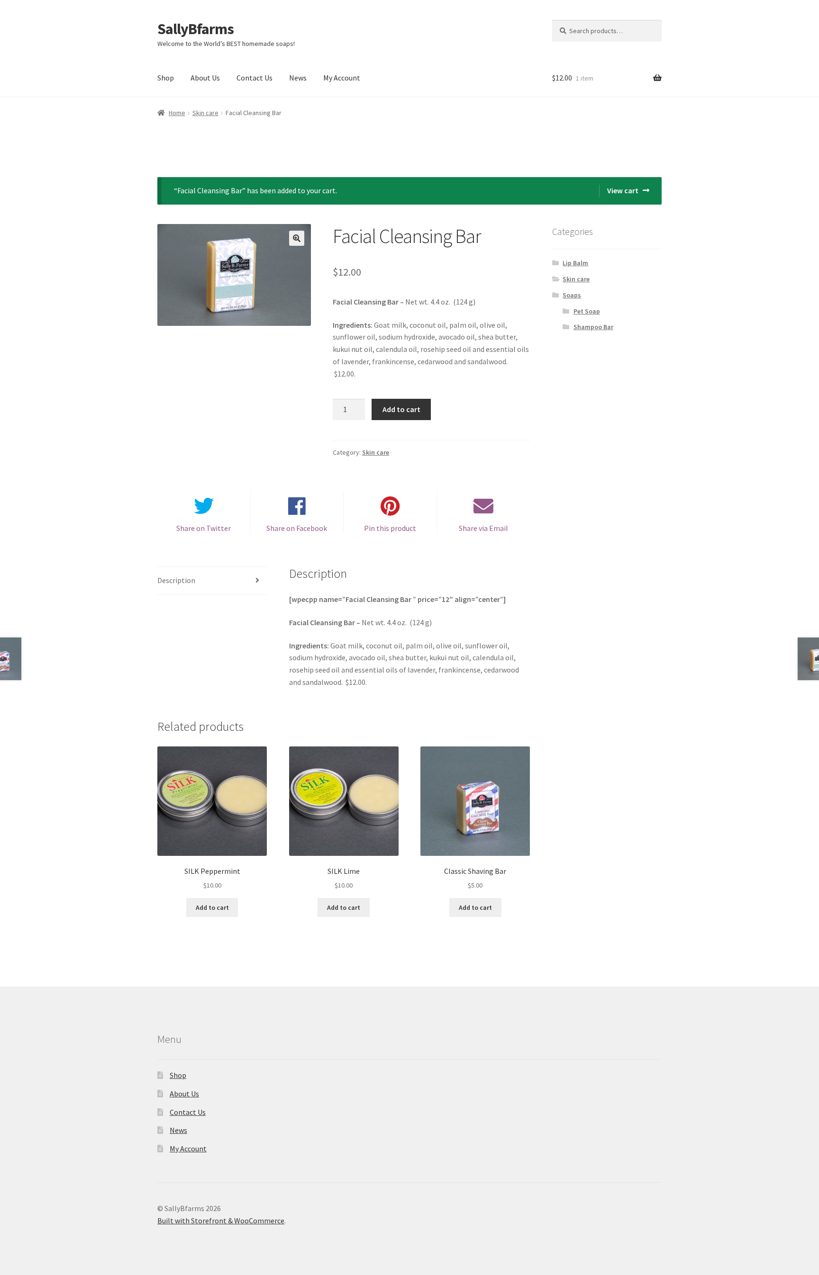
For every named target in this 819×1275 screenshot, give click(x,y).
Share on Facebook (296, 528)
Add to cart (401, 409)
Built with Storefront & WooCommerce (220, 1220)
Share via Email (483, 528)
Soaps (572, 295)
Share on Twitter (203, 528)
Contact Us (255, 77)
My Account (341, 77)
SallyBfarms (195, 28)
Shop (165, 77)
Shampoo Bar (593, 327)
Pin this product (390, 528)
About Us (205, 77)
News (298, 77)
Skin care (205, 112)
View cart (622, 190)
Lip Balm (575, 263)
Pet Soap (586, 311)
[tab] (212, 581)
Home (177, 112)
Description (176, 580)
